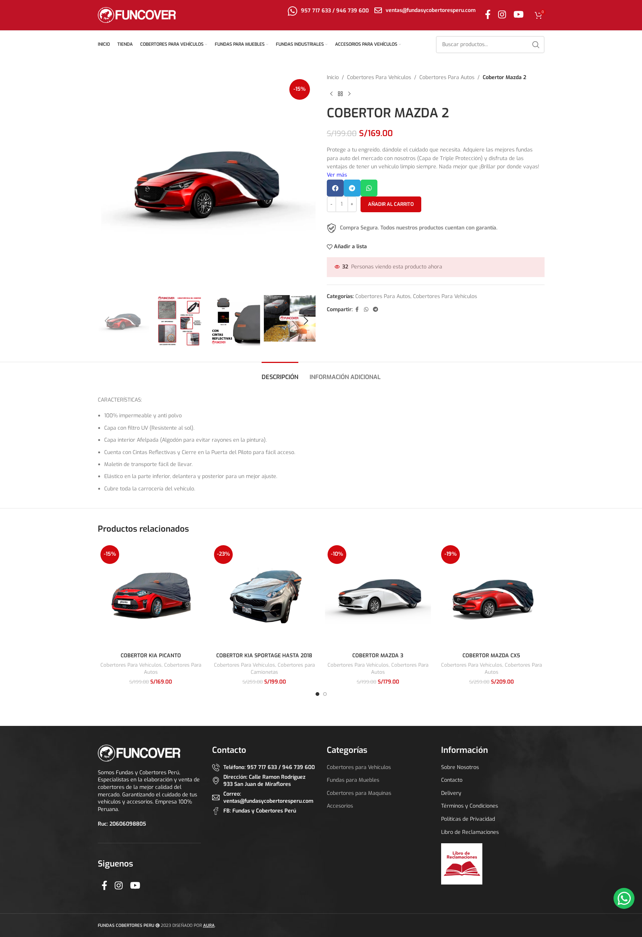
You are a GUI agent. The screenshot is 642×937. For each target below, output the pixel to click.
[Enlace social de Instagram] (502, 15)
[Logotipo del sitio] (137, 14)
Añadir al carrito (391, 204)
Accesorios (340, 806)
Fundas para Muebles (353, 780)
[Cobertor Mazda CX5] (491, 596)
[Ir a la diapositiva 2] (325, 694)
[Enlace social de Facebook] (487, 15)
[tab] (280, 373)
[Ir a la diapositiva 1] (317, 694)
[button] (107, 321)
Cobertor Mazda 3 (377, 655)
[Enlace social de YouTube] (518, 15)
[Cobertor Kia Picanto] (151, 596)
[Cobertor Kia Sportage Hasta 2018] (264, 596)
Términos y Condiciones (469, 806)
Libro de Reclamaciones (470, 832)
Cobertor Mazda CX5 (491, 655)
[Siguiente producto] (349, 93)
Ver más (337, 174)
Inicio (333, 77)
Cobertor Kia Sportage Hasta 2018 (264, 655)
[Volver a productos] (340, 93)
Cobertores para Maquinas (359, 793)
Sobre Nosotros (460, 767)
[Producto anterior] (331, 93)
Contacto (451, 780)
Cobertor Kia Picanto (151, 655)
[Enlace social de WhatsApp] (366, 309)
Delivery (451, 793)
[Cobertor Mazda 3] (378, 596)
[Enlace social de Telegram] (375, 309)
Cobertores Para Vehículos (379, 77)
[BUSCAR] (536, 44)
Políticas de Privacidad (468, 819)
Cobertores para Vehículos (359, 767)
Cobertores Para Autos (446, 77)
